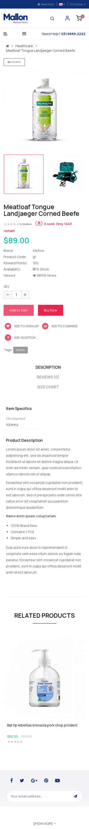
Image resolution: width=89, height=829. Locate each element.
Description (48, 367)
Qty (6, 286)
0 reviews (25, 224)
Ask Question (25, 337)
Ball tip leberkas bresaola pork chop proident (42, 725)
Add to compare (64, 326)
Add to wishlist (26, 326)
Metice (38, 250)
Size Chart (48, 386)
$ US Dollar (77, 4)
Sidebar (15, 62)
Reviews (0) (48, 377)
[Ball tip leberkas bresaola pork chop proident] (44, 677)
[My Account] (67, 19)
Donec (20, 350)
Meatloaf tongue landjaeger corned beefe (40, 50)
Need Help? (47, 4)
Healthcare (24, 46)
